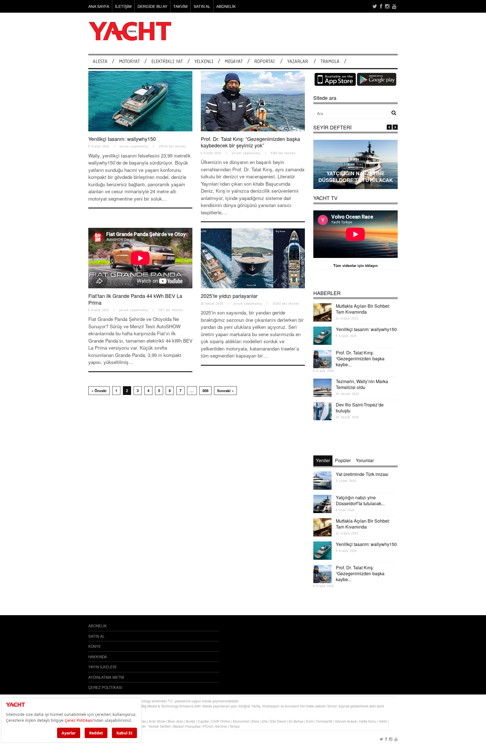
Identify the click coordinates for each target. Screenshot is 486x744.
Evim (310, 721)
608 (205, 390)
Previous (389, 127)
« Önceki (99, 390)
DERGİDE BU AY (152, 6)
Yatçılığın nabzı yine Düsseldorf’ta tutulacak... (360, 500)
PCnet (208, 726)
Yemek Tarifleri (159, 726)
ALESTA (100, 61)
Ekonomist (241, 721)
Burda (190, 721)
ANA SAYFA (98, 6)
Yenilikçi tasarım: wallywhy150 (122, 138)
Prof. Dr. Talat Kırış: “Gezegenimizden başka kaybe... (360, 358)
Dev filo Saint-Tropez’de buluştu (360, 407)
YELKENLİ (203, 61)
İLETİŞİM (123, 6)
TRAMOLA (330, 61)
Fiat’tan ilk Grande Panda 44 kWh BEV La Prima (135, 299)
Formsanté (324, 721)
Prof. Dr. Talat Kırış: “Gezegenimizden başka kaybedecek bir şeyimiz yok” (250, 142)
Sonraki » (225, 390)
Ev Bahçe (296, 721)
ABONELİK (226, 6)
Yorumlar (365, 460)
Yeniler (323, 460)
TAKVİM (180, 6)
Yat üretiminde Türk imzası (362, 474)
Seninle (221, 726)
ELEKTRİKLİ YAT (167, 61)
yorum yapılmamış (134, 146)
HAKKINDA (97, 656)
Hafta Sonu (367, 721)
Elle (265, 721)
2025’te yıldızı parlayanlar (229, 295)
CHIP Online (220, 721)
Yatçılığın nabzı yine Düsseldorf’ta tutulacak (355, 176)
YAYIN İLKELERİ (102, 666)
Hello (383, 721)
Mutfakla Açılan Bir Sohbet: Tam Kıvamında (363, 309)
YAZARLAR (297, 61)
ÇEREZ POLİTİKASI (105, 687)
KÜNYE (94, 646)
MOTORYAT (129, 61)
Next (395, 127)
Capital (203, 721)
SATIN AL (202, 6)
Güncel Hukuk (346, 721)
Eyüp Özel (355, 164)
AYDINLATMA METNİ (106, 677)
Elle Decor (278, 721)
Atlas (143, 721)
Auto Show (157, 721)
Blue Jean (175, 721)
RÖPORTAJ (264, 61)
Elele (255, 721)
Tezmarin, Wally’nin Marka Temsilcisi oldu (362, 384)
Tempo (235, 726)
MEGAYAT (234, 61)
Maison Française (187, 726)
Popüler (343, 460)
